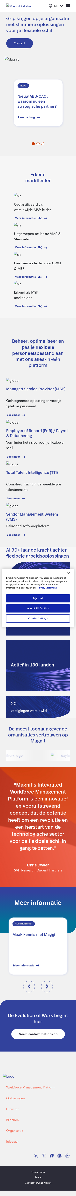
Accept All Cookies (38, 608)
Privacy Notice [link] (38, 1171)
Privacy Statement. (47, 587)
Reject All (38, 598)
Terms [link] (38, 1177)
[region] (38, 598)
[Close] (68, 573)
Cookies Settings (38, 618)
